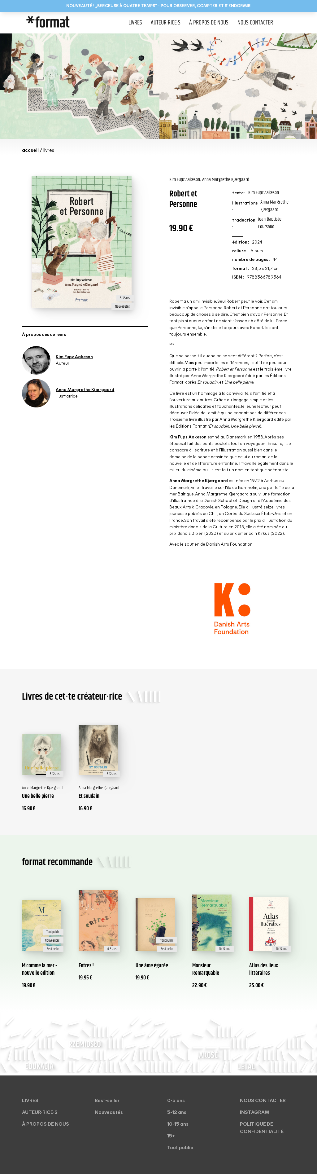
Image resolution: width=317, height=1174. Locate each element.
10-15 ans (178, 1124)
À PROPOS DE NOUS (208, 22)
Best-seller (107, 1100)
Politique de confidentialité (262, 1128)
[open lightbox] (79, 86)
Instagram (254, 1112)
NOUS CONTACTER (255, 22)
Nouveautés (109, 1112)
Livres (30, 1100)
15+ (171, 1136)
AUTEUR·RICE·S (165, 22)
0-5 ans (176, 1100)
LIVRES (135, 22)
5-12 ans (176, 1112)
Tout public (180, 1147)
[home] (60, 23)
